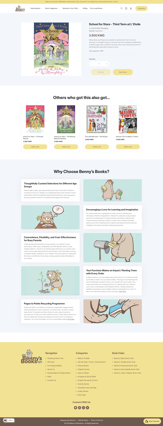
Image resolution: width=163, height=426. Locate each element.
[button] (37, 8)
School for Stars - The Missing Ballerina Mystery (64, 137)
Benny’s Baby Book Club (123, 358)
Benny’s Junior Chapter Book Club (127, 373)
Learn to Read (83, 373)
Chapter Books (84, 369)
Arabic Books (83, 391)
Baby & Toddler (84, 358)
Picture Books (83, 366)
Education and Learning (87, 388)
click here (122, 291)
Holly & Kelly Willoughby (99, 28)
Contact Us (51, 380)
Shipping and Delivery (68, 420)
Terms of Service (97, 420)
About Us (51, 369)
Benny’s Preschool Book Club (125, 366)
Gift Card (50, 362)
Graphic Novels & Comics (88, 380)
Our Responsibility (54, 366)
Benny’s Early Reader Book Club (126, 369)
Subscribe (141, 8)
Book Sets (82, 395)
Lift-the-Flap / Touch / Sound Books (92, 362)
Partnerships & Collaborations (59, 373)
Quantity (92, 59)
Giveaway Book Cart (55, 358)
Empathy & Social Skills (87, 377)
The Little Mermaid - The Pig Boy (96, 137)
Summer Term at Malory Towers (127, 137)
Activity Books (83, 384)
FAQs (49, 377)
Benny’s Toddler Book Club (124, 362)
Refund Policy (83, 420)
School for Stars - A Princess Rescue (33, 137)
